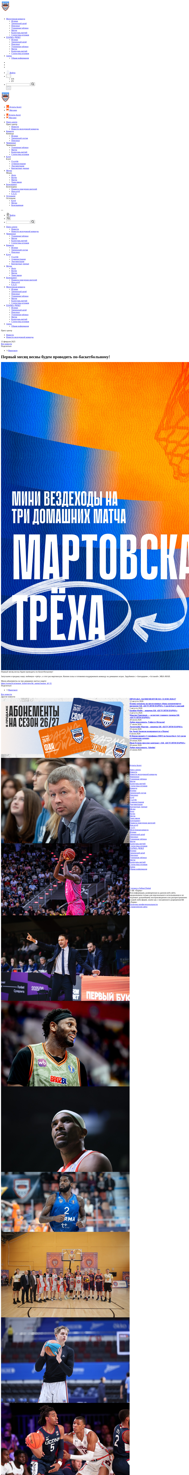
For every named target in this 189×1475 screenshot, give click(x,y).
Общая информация (20, 58)
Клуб (8, 157)
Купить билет (136, 765)
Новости (15, 127)
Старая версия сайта (138, 907)
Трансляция (16, 182)
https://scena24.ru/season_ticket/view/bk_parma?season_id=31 (26, 683)
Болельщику (11, 184)
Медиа (9, 170)
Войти (12, 73)
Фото (13, 175)
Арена (9, 56)
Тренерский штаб (19, 23)
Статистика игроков (20, 35)
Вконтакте (12, 350)
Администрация (18, 164)
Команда (10, 131)
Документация (17, 166)
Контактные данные (20, 168)
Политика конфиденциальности (144, 904)
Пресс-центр (11, 122)
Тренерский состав (19, 138)
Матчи (14, 30)
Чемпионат (11, 143)
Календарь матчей (19, 33)
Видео (14, 177)
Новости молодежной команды (25, 129)
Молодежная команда (15, 19)
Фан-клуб (15, 191)
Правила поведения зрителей (24, 189)
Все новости (6, 344)
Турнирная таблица (19, 28)
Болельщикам (17, 205)
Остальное (10, 196)
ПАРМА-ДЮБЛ (13, 37)
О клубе (14, 161)
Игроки (14, 21)
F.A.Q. (14, 194)
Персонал (15, 26)
